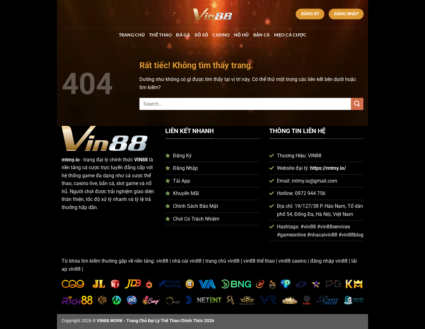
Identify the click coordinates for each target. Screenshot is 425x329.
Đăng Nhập (185, 168)
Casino (221, 34)
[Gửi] (357, 104)
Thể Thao (160, 34)
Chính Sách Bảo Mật (195, 206)
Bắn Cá (261, 34)
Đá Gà (183, 34)
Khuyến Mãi (186, 193)
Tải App (181, 181)
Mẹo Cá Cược (290, 34)
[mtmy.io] (212, 14)
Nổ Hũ (241, 34)
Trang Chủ (132, 34)
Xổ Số (201, 34)
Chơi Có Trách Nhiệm (196, 219)
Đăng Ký (182, 156)
